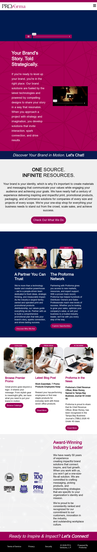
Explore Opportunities (61, 326)
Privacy (31, 546)
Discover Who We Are (25, 329)
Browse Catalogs (14, 405)
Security (48, 546)
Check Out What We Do (48, 220)
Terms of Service (14, 546)
